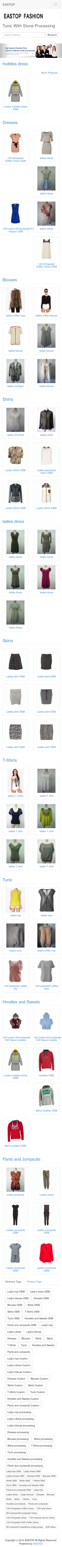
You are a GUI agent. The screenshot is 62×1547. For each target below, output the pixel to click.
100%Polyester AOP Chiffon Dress (22, 1522)
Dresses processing (18, 1432)
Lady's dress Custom (18, 1365)
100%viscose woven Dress (42, 1517)
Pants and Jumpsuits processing (25, 1465)
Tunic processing (16, 1452)
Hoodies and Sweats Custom (23, 1398)
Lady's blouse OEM (18, 1298)
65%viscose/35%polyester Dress (21, 1512)
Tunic (7, 879)
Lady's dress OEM (40, 1291)
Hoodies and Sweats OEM (39, 1318)
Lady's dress (14, 1331)
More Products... (50, 72)
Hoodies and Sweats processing (24, 1459)
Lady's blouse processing (21, 1425)
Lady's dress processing (20, 1418)
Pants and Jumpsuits (21, 1159)
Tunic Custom (37, 1392)
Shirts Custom (15, 1385)
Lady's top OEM (16, 1291)
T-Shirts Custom (16, 1392)
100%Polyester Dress (16, 1517)
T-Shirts (10, 760)
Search (53, 34)
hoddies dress (15, 63)
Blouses (10, 279)
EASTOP (9, 4)
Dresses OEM (41, 1298)
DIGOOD (38, 1543)
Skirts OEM (13, 1311)
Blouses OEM (14, 1305)
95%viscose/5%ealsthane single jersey (24, 1526)
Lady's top (47, 1325)
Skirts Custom (35, 1385)
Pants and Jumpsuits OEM (21, 1325)
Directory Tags (13, 1281)
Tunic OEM (13, 1318)
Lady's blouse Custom (19, 1372)
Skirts (8, 640)
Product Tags (34, 1281)
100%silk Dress (44, 1508)
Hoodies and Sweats (21, 1002)
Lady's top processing (19, 1412)
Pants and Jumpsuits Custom (23, 1405)
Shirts (8, 399)
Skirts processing (16, 1445)
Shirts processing (43, 1439)
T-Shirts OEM (32, 1311)
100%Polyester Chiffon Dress (20, 1508)
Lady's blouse (33, 1331)
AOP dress (51, 1526)
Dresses (10, 122)
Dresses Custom (16, 1378)
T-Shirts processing (41, 1445)
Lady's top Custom (17, 1358)
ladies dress (13, 521)
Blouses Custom (39, 1378)
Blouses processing (18, 1439)
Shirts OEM (33, 1305)
